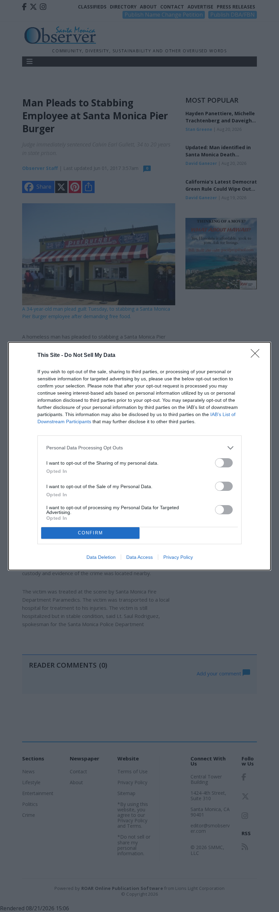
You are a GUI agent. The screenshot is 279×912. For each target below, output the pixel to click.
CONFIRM (90, 532)
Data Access (139, 557)
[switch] (224, 462)
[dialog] (139, 456)
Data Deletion (101, 557)
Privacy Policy (178, 557)
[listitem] (139, 447)
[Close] (257, 355)
